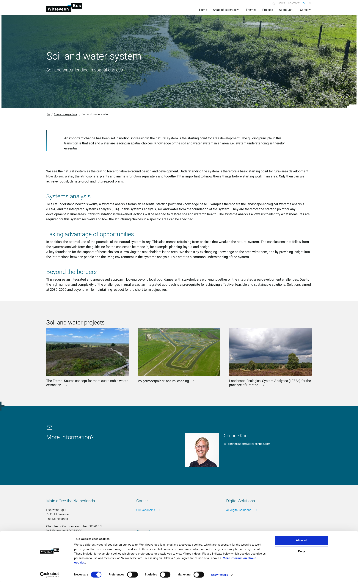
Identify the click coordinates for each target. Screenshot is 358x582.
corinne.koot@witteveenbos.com (249, 444)
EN (303, 3)
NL (310, 3)
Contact (293, 3)
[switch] (132, 575)
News (281, 3)
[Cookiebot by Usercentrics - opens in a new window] (49, 575)
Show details (219, 574)
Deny (301, 551)
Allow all (301, 540)
